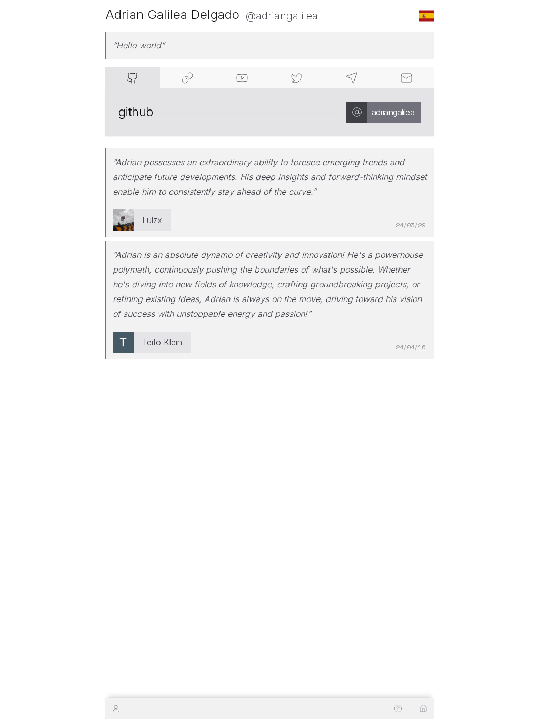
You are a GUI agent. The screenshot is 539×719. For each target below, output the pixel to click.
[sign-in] (115, 708)
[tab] (132, 77)
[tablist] (269, 77)
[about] (397, 708)
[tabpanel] (269, 112)
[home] (423, 708)
